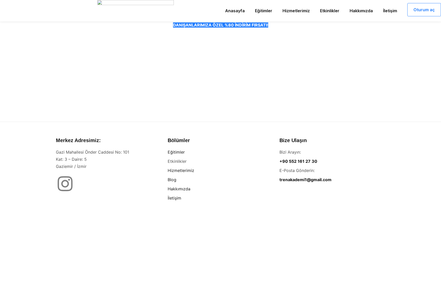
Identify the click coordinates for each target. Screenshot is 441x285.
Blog (172, 179)
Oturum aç (424, 9)
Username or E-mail (182, 35)
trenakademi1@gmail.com (305, 179)
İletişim (174, 198)
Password (172, 58)
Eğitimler (176, 152)
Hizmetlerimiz (181, 170)
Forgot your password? (220, 111)
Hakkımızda (179, 188)
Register (250, 96)
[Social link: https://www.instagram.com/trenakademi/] (67, 184)
